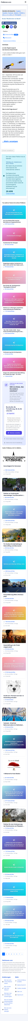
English (18, 11)
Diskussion (8, 38)
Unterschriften (11, 34)
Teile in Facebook (10, 23)
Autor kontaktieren (9, 150)
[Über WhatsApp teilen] (3, 26)
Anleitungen (6, 977)
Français (10, 13)
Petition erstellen (15, 433)
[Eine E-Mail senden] (11, 26)
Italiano (16, 13)
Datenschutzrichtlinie (9, 41)
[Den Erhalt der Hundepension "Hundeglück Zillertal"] (14, 281)
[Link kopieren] (15, 26)
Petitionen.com (6, 2)
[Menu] (25, 2)
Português (18, 15)
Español (5, 13)
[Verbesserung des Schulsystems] (14, 346)
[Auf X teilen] (7, 26)
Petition (5, 31)
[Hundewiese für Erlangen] (14, 237)
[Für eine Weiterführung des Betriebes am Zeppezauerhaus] (14, 216)
